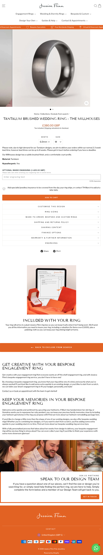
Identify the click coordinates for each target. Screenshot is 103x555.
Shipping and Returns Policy (51, 222)
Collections (45, 114)
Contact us (7, 391)
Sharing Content (51, 227)
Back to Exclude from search (53, 347)
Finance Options (51, 233)
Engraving (51, 243)
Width (44, 137)
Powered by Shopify (51, 553)
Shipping (47, 128)
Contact (51, 529)
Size (58, 137)
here (87, 424)
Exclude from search (59, 114)
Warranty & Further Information (51, 238)
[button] (96, 548)
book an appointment (23, 391)
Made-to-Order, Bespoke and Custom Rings (51, 217)
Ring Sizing (51, 212)
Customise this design (51, 206)
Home (36, 114)
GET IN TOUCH (90, 497)
